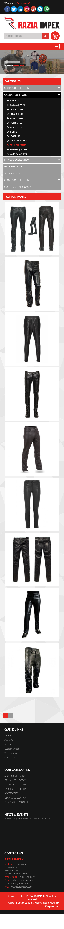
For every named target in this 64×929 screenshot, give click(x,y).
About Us (9, 739)
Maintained (41, 902)
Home (7, 735)
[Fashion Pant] (32, 228)
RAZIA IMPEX (37, 896)
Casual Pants (17, 105)
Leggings (14, 136)
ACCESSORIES (12, 173)
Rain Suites (15, 122)
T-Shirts (14, 100)
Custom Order (11, 748)
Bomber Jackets (18, 149)
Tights (13, 131)
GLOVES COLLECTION (16, 180)
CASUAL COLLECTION (16, 95)
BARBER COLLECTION (16, 166)
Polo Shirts (16, 113)
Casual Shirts (17, 109)
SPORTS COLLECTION (16, 88)
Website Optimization (20, 902)
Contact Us (9, 757)
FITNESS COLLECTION (16, 159)
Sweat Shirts (16, 118)
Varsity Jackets (18, 154)
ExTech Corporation (52, 904)
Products (9, 744)
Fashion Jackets (18, 140)
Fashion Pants (17, 145)
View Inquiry (10, 752)
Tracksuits (15, 127)
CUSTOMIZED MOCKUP (17, 187)
